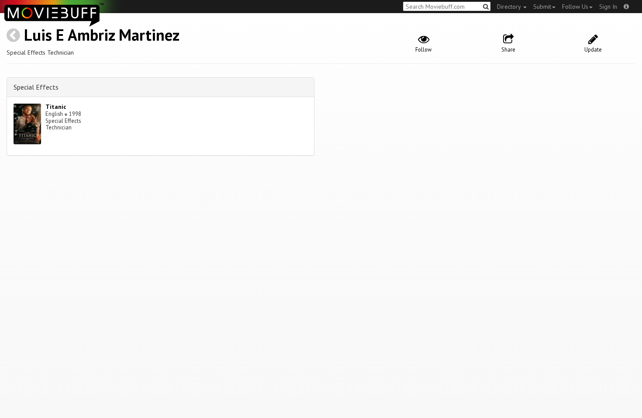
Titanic (55, 107)
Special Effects (36, 87)
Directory (509, 6)
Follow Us (575, 6)
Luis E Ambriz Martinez (101, 34)
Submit (542, 6)
